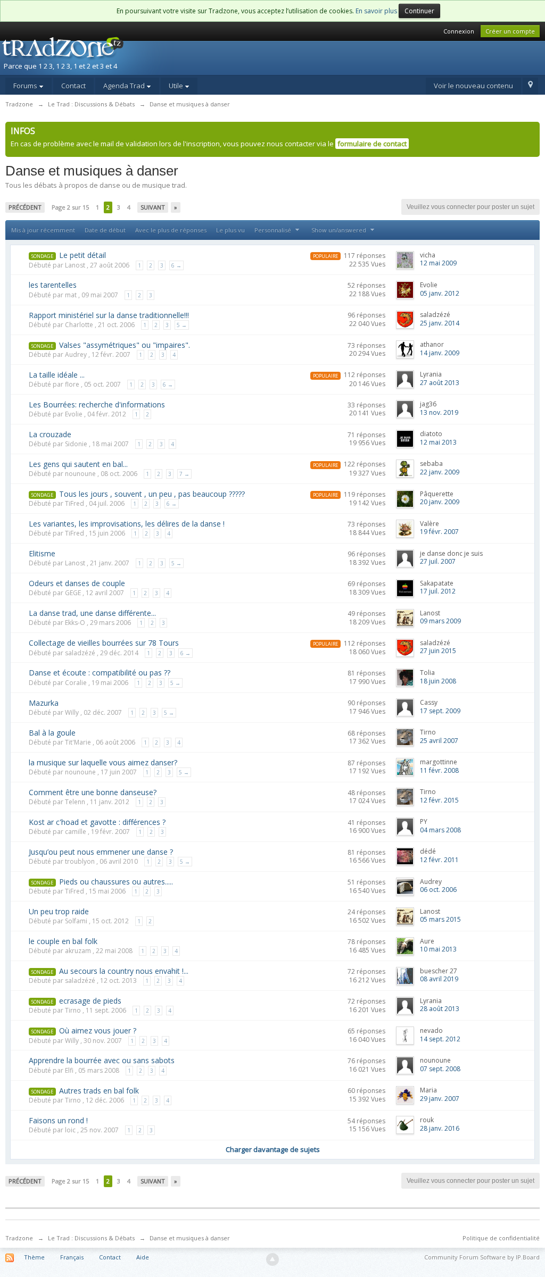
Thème (34, 1257)
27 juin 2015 (438, 650)
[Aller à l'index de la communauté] (92, 55)
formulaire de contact (372, 143)
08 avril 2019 (439, 978)
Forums (26, 85)
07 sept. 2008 (440, 1068)
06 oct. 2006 (438, 889)
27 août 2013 (439, 382)
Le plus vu (230, 230)
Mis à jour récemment (43, 230)
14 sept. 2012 (440, 1039)
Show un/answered (339, 230)
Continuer (419, 10)
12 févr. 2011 (439, 859)
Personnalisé (273, 230)
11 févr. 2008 (439, 770)
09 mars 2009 (440, 620)
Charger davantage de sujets (273, 1149)
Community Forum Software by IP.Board (482, 1257)
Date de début (105, 230)
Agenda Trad (124, 85)
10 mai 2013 (438, 949)
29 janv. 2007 (439, 1098)
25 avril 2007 (439, 740)
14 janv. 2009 (439, 352)
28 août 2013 (439, 1008)
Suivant (153, 207)
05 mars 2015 (440, 919)
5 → (182, 325)
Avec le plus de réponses (171, 230)
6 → (176, 265)
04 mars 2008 (440, 829)
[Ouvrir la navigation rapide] (530, 86)
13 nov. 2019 (439, 412)
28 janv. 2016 (439, 1128)
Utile (177, 85)
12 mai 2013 (438, 442)
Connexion (458, 31)
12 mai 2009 (438, 263)
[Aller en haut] (272, 1259)
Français (72, 1257)
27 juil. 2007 (438, 561)
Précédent (25, 207)
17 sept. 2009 (440, 710)
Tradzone (19, 1238)
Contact (73, 85)
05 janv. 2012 (439, 293)
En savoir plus (376, 10)
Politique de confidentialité (501, 1238)
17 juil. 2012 (438, 591)
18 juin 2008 (438, 681)
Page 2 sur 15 (70, 207)
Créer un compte (510, 31)
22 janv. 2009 (439, 472)
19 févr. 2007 (439, 531)
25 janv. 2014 (439, 323)
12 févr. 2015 (439, 800)
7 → (184, 474)
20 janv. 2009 (439, 501)
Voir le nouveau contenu (473, 85)
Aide (142, 1257)
